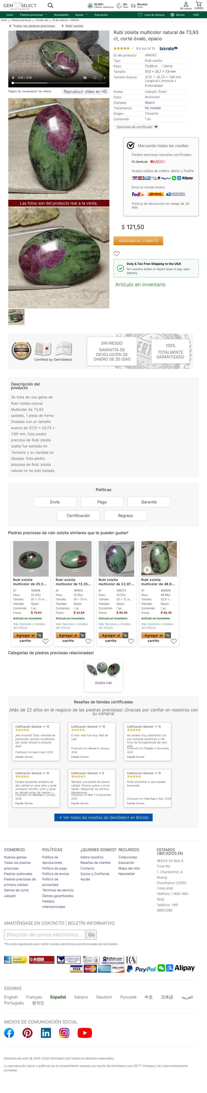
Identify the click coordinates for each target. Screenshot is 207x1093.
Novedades (61, 14)
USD (196, 14)
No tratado (153, 108)
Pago (102, 502)
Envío (55, 502)
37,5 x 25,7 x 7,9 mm (160, 71)
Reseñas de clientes (95, 863)
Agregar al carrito (138, 241)
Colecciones (127, 857)
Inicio (9, 14)
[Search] (50, 6)
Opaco (150, 102)
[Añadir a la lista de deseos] (117, 254)
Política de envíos (55, 874)
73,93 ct (151, 66)
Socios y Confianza (94, 874)
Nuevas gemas (15, 857)
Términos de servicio (58, 890)
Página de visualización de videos (29, 91)
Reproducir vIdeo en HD (85, 91)
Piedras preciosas (33, 14)
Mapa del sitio (129, 868)
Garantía (149, 502)
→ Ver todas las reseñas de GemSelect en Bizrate (103, 817)
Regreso (125, 515)
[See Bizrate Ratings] (169, 48)
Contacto (87, 868)
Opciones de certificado (134, 127)
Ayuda (81, 14)
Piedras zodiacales (18, 874)
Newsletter (126, 874)
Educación (101, 14)
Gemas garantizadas (57, 896)
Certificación (78, 515)
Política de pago (54, 868)
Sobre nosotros (91, 857)
